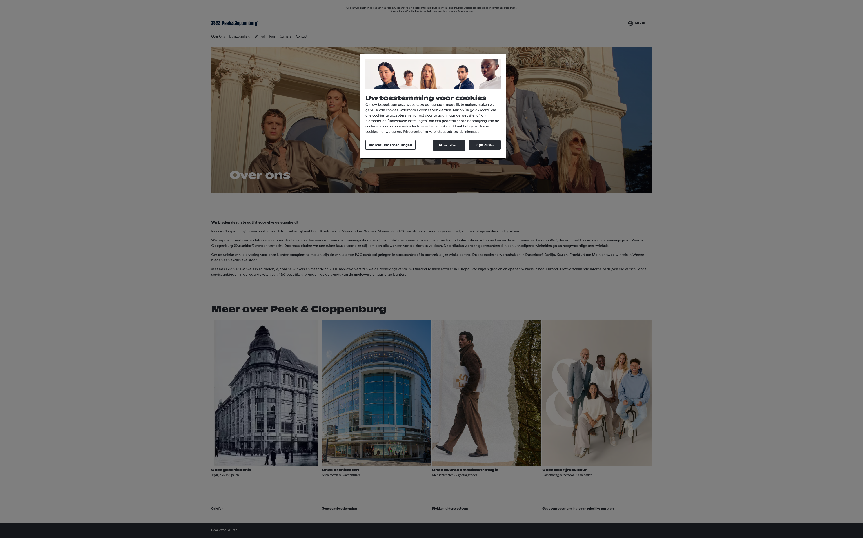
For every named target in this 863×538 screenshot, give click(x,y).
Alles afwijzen (452, 145)
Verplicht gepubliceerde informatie (454, 131)
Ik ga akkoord (486, 145)
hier (381, 131)
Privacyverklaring (415, 131)
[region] (433, 106)
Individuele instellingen (390, 145)
